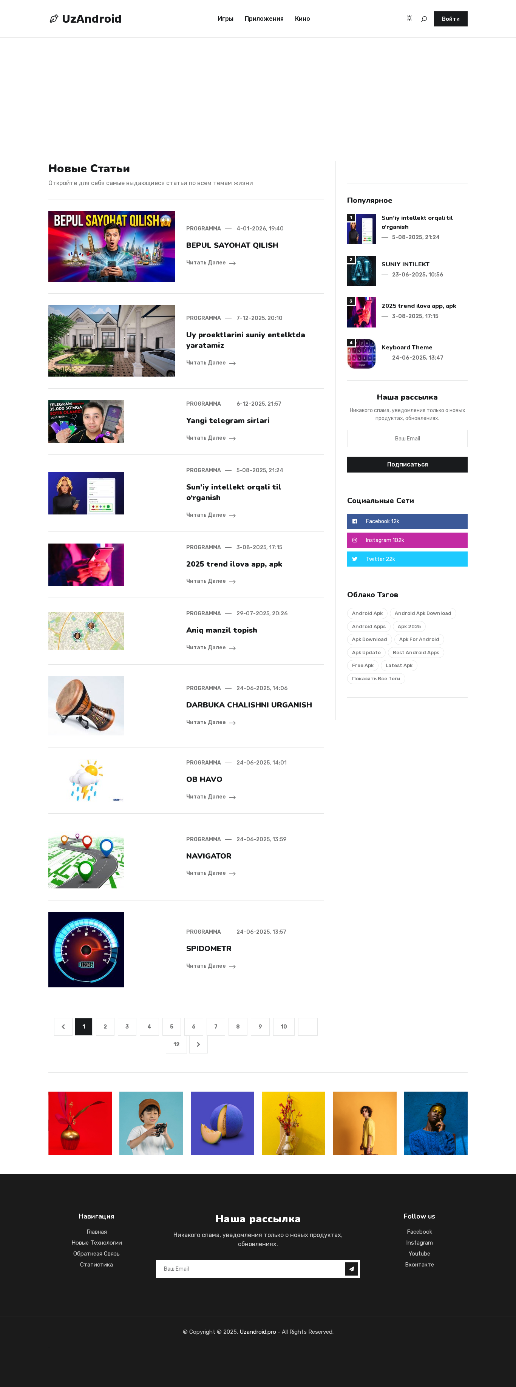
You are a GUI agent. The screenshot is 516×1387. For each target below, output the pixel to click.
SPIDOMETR (209, 949)
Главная (97, 1231)
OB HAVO (204, 779)
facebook (419, 1231)
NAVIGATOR (209, 856)
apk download (369, 639)
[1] (361, 228)
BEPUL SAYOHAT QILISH (232, 245)
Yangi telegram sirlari (228, 420)
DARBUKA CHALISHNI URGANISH (249, 705)
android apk (367, 613)
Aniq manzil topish (221, 630)
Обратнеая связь (96, 1253)
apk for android (419, 639)
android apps (369, 626)
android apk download (423, 613)
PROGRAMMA (203, 229)
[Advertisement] (226, 89)
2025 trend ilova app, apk (234, 564)
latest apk (399, 665)
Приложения (264, 18)
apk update (366, 652)
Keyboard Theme (407, 347)
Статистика (96, 1264)
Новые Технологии (96, 1242)
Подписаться (407, 464)
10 (284, 1027)
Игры (225, 18)
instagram (419, 1242)
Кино (302, 18)
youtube (419, 1253)
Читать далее (206, 262)
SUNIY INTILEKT (405, 264)
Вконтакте (419, 1264)
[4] (361, 353)
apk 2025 (409, 626)
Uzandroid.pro (257, 1331)
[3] (361, 311)
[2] (361, 270)
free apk (363, 665)
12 (176, 1044)
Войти (451, 18)
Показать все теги (376, 678)
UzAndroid (91, 19)
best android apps (416, 652)
